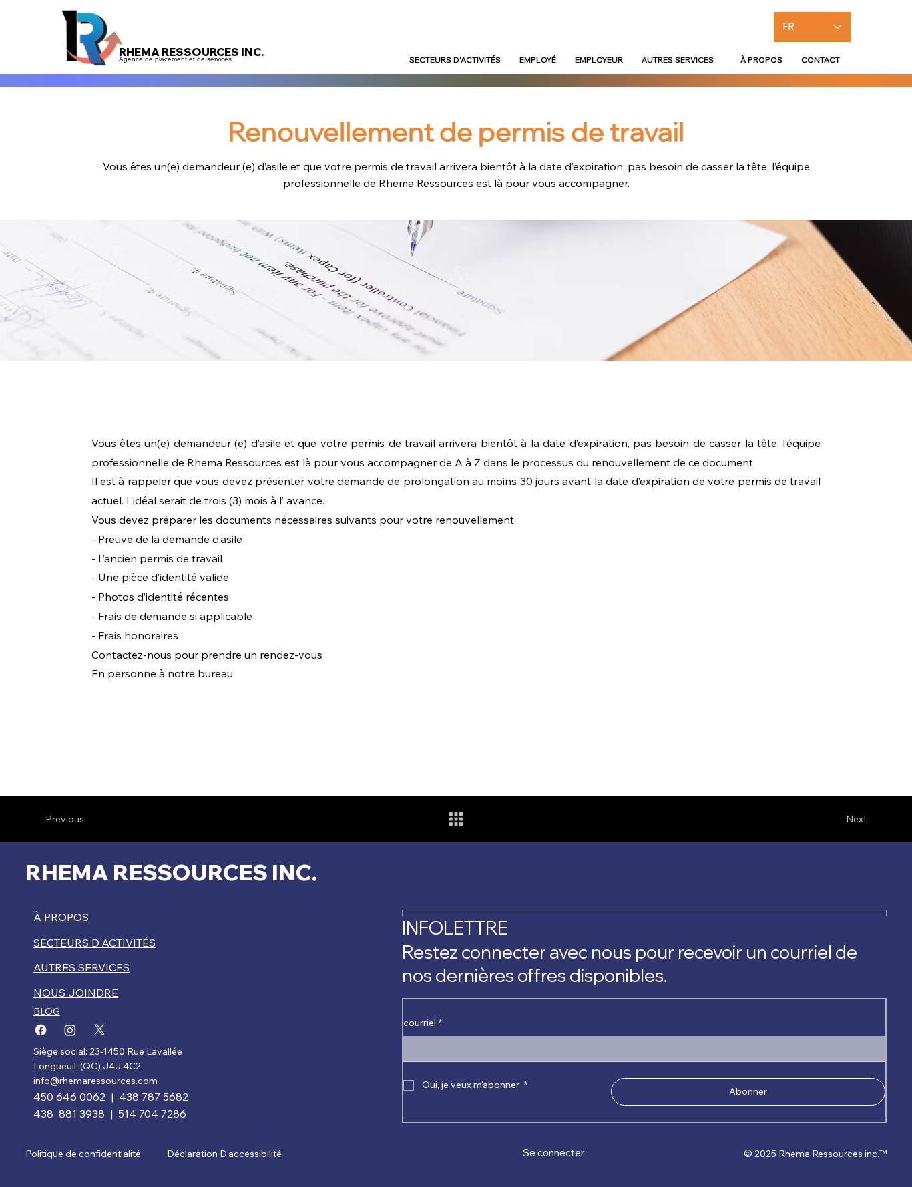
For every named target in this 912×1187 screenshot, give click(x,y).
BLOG (46, 1011)
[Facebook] (40, 1030)
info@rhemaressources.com (95, 1081)
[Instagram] (70, 1030)
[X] (99, 1030)
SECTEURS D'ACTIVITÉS (94, 942)
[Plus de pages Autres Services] (720, 59)
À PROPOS (61, 917)
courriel (422, 1023)
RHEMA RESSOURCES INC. (171, 872)
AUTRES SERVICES (81, 967)
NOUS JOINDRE (75, 992)
